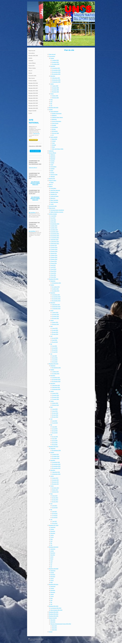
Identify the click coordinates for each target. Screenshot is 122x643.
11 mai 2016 (54, 428)
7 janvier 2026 (55, 85)
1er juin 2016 (55, 436)
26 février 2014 (53, 259)
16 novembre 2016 (56, 464)
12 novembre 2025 (56, 70)
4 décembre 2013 (54, 239)
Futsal (53, 143)
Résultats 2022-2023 (53, 612)
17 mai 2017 (54, 515)
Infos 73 (51, 184)
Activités (51, 109)
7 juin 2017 (54, 521)
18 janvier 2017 (55, 482)
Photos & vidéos (52, 180)
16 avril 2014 (53, 269)
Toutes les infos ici (33, 167)
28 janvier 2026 (55, 91)
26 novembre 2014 (56, 300)
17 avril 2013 (53, 215)
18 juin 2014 (53, 275)
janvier (51, 310)
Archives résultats (53, 214)
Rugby (53, 147)
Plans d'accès (52, 208)
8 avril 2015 (54, 340)
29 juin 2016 (54, 444)
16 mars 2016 (55, 413)
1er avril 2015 (55, 338)
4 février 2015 (55, 322)
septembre (52, 549)
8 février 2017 (55, 489)
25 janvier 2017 (55, 484)
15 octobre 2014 (55, 290)
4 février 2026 (55, 95)
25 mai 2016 (54, 432)
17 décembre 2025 (56, 81)
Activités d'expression (56, 113)
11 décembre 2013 (54, 241)
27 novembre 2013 (54, 237)
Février (52, 93)
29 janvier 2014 (53, 251)
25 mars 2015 (55, 334)
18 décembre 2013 (54, 243)
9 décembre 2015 (56, 387)
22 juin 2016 (54, 442)
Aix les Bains (53, 188)
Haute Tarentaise (54, 202)
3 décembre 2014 (56, 304)
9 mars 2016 (55, 411)
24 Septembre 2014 (56, 282)
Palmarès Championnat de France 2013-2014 (60, 623)
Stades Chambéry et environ (56, 212)
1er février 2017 (55, 487)
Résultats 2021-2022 (53, 606)
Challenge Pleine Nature (57, 117)
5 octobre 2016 (55, 454)
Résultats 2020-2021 (53, 584)
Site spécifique (32, 212)
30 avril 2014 (53, 271)
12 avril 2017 (55, 507)
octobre (52, 551)
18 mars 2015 (55, 332)
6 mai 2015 (54, 346)
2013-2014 (54, 625)
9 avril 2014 (53, 265)
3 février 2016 (55, 403)
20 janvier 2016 (55, 397)
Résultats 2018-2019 (53, 547)
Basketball (52, 158)
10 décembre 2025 (56, 80)
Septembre (52, 281)
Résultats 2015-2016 (53, 363)
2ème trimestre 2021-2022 (56, 610)
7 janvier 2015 (55, 312)
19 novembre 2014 (56, 298)
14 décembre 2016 (56, 474)
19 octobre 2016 (55, 458)
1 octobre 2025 (55, 60)
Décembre (52, 76)
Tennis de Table (55, 133)
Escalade (54, 125)
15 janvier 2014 (53, 247)
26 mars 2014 (53, 263)
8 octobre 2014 (55, 288)
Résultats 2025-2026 (53, 107)
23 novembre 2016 (56, 466)
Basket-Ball (54, 139)
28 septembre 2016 (56, 450)
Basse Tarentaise (54, 200)
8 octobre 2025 (55, 62)
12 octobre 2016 (55, 456)
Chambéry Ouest (54, 192)
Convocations (52, 56)
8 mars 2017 (55, 495)
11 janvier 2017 (55, 480)
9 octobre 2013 (53, 227)
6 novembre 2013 (54, 231)
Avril (51, 101)
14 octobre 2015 (55, 373)
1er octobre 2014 (56, 286)
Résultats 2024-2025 (53, 616)
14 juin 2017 (54, 523)
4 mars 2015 (55, 328)
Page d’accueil (52, 54)
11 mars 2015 (55, 330)
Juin (51, 105)
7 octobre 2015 (55, 371)
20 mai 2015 (54, 349)
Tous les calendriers (35, 151)
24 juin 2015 (54, 361)
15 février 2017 (55, 491)
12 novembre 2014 (56, 296)
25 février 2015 (55, 324)
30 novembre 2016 (56, 468)
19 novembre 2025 (56, 72)
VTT (53, 135)
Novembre (52, 66)
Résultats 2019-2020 (53, 568)
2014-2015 (52, 619)
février (51, 558)
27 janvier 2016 (55, 399)
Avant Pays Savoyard (55, 190)
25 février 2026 (55, 97)
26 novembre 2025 (56, 74)
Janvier (52, 83)
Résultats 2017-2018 (53, 525)
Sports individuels (54, 111)
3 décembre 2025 (56, 78)
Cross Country (55, 123)
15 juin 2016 (54, 440)
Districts (50, 186)
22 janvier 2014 (53, 249)
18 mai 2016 (54, 430)
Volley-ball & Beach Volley (57, 148)
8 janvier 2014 (53, 245)
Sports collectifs (53, 137)
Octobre (52, 58)
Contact (50, 631)
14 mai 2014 (53, 273)
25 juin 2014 (53, 277)
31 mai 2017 (54, 517)
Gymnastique (55, 127)
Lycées (52, 204)
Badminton (54, 119)
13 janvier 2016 (55, 395)
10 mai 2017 (54, 513)
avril (51, 562)
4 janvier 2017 (55, 478)
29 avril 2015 (55, 342)
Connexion (91, 638)
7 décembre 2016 (56, 472)
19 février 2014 (53, 257)
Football (53, 141)
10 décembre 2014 (56, 306)
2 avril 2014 (53, 267)
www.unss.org (36, 133)
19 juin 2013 (53, 221)
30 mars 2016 (55, 416)
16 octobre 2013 (54, 229)
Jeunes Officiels (52, 152)
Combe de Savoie (54, 196)
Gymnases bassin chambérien (57, 210)
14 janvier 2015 (55, 314)
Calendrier (51, 150)
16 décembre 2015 (56, 389)
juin (51, 566)
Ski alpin (52, 172)
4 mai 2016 (54, 426)
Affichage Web (90, 640)
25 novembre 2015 (56, 381)
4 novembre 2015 (56, 377)
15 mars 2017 (55, 497)
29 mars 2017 (55, 501)
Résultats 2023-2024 (53, 614)
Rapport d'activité (53, 618)
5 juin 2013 (52, 217)
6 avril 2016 (54, 420)
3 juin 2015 (54, 355)
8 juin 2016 (54, 438)
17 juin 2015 (54, 359)
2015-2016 (52, 621)
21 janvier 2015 (55, 316)
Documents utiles (53, 206)
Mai (51, 103)
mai (51, 564)
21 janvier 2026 (55, 89)
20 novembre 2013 (54, 235)
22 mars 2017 (55, 499)
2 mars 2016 (55, 409)
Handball (54, 145)
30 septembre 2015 (56, 367)
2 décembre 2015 (56, 385)
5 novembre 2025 (56, 68)
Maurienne (52, 198)
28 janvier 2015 (55, 318)
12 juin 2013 (53, 219)
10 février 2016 (55, 405)
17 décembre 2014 (56, 308)
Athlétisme (54, 115)
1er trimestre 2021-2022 (55, 608)
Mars (51, 99)
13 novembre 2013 (54, 233)
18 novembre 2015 (56, 379)
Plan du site (41, 638)
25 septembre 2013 (54, 223)
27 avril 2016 (55, 422)
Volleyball (52, 176)
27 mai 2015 (54, 351)
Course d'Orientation (56, 121)
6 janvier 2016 (55, 393)
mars (51, 560)
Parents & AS (52, 178)
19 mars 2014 (53, 261)
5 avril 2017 (54, 505)
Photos (52, 182)
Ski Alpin (54, 129)
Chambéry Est (53, 194)
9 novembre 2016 (56, 462)
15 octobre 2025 (55, 64)
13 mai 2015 (54, 348)
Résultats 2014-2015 (53, 279)
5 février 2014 (53, 253)
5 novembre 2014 (56, 294)
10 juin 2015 (54, 357)
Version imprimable (34, 638)
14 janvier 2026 (55, 87)
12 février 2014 (53, 255)
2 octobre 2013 (53, 225)
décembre (52, 554)
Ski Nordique (55, 131)
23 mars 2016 (55, 415)
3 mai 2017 (54, 511)
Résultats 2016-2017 (53, 446)
